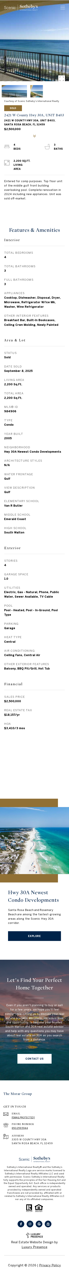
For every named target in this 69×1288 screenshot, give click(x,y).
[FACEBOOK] (21, 1224)
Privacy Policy (50, 1265)
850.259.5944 (20, 1128)
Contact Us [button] (34, 1058)
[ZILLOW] (48, 1224)
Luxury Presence (34, 1247)
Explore (34, 936)
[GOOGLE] (39, 1224)
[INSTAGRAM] (30, 1224)
